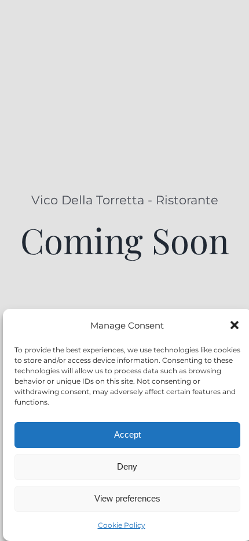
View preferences (127, 498)
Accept (127, 434)
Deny (127, 466)
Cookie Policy (121, 525)
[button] (234, 325)
